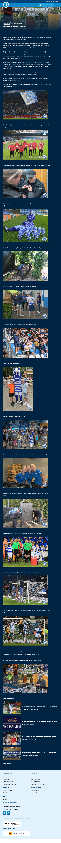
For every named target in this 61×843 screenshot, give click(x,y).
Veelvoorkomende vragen (38, 784)
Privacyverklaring (7, 790)
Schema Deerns (35, 793)
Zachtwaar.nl (42, 841)
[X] (8, 813)
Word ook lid (47, 5)
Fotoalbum (6, 799)
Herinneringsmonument (9, 784)
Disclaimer (6, 793)
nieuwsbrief (17, 806)
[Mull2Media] (12, 824)
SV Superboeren (35, 777)
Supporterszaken (7, 777)
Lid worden (6, 779)
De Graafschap (35, 779)
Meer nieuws (7, 763)
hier (29, 654)
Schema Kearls (35, 790)
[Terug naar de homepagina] (6, 5)
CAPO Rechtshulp (8, 781)
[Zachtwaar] (16, 833)
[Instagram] (4, 813)
